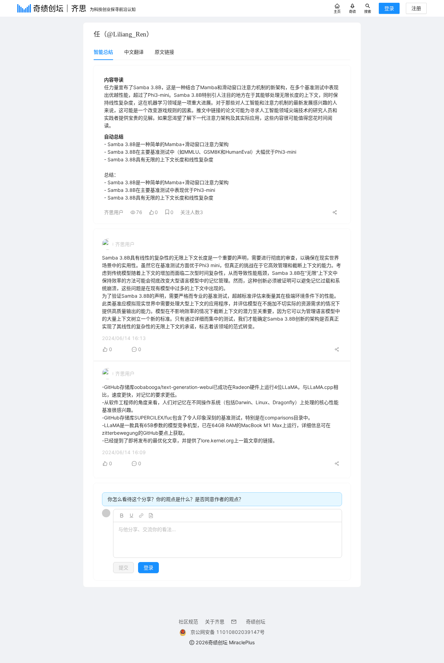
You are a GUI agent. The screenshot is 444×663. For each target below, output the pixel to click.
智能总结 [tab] (103, 52)
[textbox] (227, 540)
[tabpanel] (222, 323)
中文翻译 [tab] (134, 52)
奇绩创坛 (255, 621)
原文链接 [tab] (164, 52)
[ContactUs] (235, 621)
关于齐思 (214, 621)
